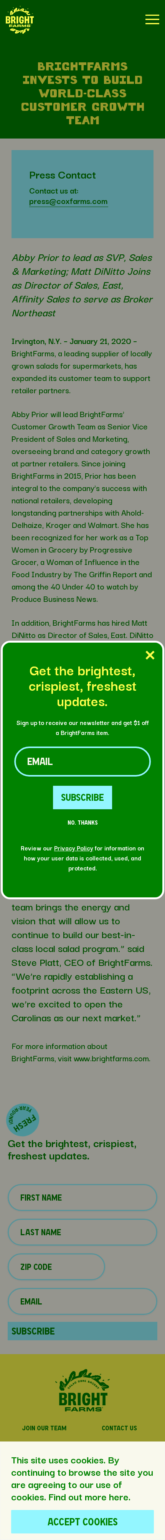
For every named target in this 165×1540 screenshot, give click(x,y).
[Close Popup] (150, 655)
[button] (20, 20)
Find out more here (88, 1496)
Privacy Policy (73, 847)
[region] (82, 1490)
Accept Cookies (83, 1521)
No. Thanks (83, 822)
